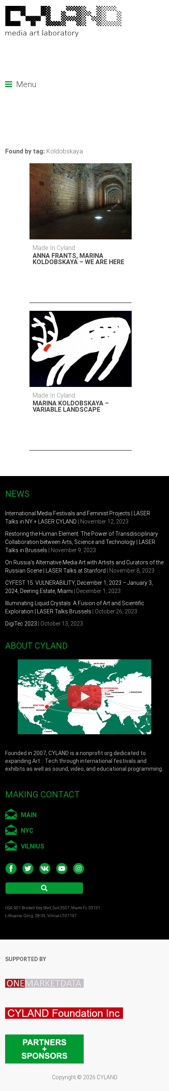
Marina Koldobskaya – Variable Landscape (71, 406)
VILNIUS (32, 846)
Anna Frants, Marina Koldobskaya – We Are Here (78, 259)
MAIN (29, 815)
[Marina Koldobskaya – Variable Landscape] (67, 323)
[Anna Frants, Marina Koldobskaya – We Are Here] (67, 175)
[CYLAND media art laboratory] (64, 9)
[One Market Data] (48, 973)
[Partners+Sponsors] (44, 1032)
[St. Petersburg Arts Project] (68, 1001)
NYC (27, 830)
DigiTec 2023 (21, 623)
